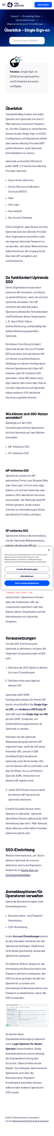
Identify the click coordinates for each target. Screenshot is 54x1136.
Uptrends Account (25, 20)
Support (15, 16)
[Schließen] (49, 550)
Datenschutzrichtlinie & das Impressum (30, 1121)
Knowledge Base (31, 16)
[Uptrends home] (15, 4)
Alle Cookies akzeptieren (27, 583)
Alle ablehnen (27, 576)
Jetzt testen (43, 5)
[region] (27, 568)
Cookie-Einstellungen (27, 569)
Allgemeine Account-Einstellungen (25, 24)
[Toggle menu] (3, 4)
